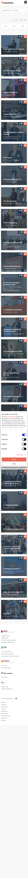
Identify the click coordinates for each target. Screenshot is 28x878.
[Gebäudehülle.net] (8, 3)
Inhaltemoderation (5, 716)
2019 (14, 26)
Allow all (14, 459)
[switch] (24, 439)
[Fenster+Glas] (14, 647)
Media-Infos (4, 718)
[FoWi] (14, 673)
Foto (21, 20)
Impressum (4, 704)
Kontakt (3, 702)
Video (24, 20)
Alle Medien (15, 20)
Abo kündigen (4, 707)
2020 (5, 26)
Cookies (3, 709)
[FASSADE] (14, 632)
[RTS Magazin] (14, 661)
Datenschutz (4, 711)
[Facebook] (16, 698)
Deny (14, 463)
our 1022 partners (11, 416)
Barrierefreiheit (4, 713)
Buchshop (3, 720)
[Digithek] (14, 682)
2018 (22, 26)
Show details (20, 454)
